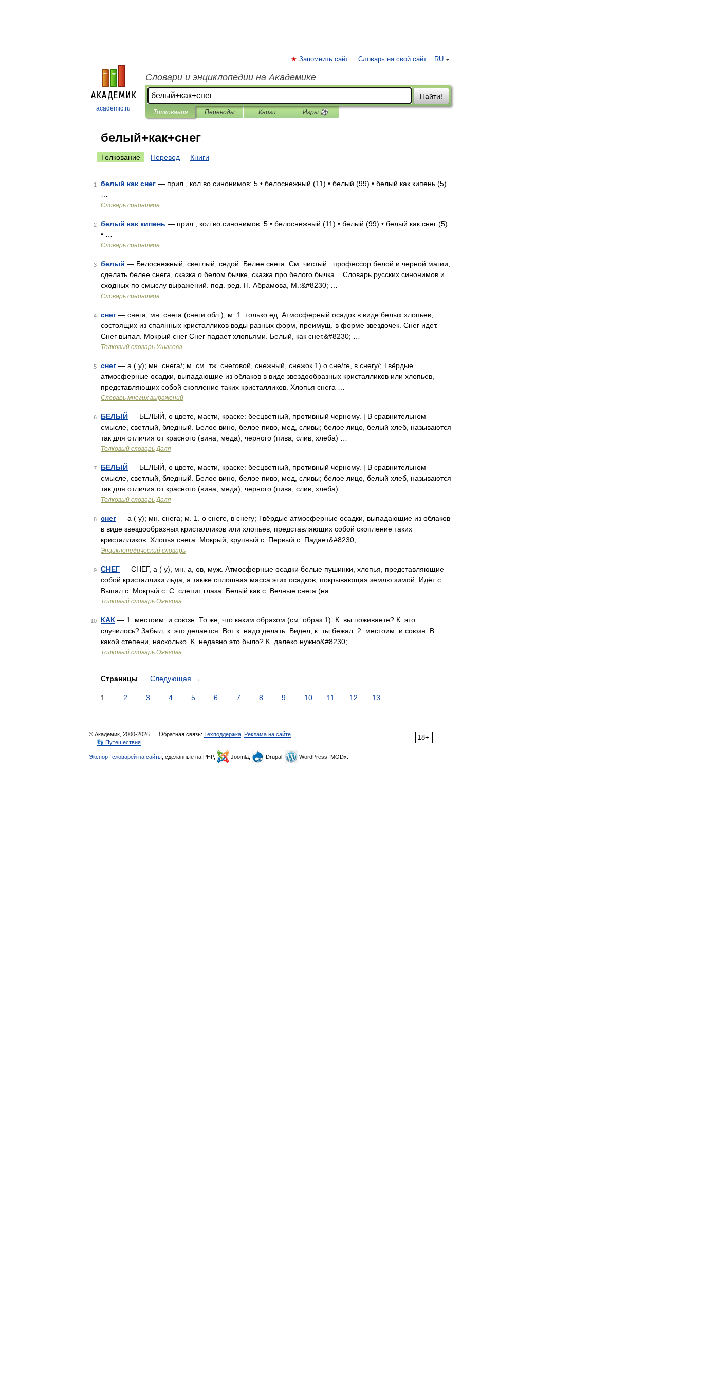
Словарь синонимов (130, 205)
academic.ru (113, 108)
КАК (108, 620)
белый (113, 264)
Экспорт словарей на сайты (125, 757)
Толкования (170, 112)
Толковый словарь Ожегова (141, 601)
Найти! (431, 96)
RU (439, 59)
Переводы (220, 112)
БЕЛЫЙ (114, 416)
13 (376, 697)
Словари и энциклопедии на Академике (230, 77)
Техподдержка (222, 734)
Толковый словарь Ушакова (141, 347)
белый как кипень (133, 223)
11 (331, 697)
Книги (267, 112)
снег (108, 314)
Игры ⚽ (315, 112)
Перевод (165, 157)
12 (353, 697)
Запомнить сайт (324, 59)
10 (308, 697)
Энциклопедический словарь (143, 550)
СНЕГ (110, 569)
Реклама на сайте (267, 734)
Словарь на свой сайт (392, 59)
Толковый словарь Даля (136, 448)
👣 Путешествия (119, 742)
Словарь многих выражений (142, 397)
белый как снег (128, 183)
